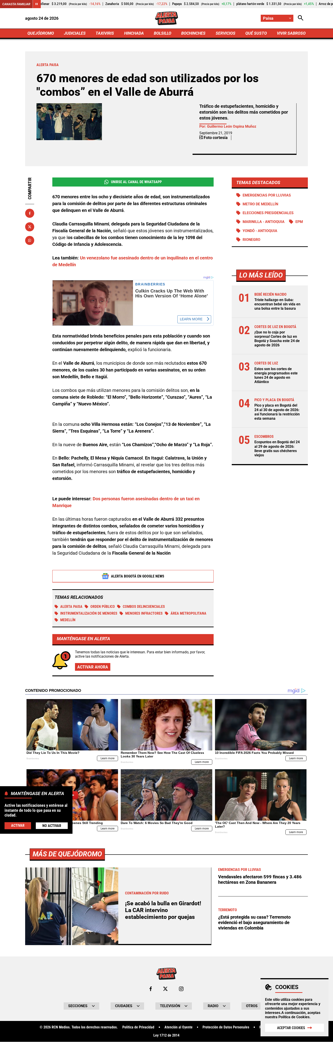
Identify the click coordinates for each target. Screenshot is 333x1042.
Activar (17, 825)
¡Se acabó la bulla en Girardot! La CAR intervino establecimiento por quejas (163, 910)
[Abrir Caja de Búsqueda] (300, 18)
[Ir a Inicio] (166, 18)
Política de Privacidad (138, 1027)
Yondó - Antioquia (260, 231)
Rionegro (251, 239)
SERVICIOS (225, 33)
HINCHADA (134, 33)
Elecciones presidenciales (268, 213)
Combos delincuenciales (144, 606)
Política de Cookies (293, 1017)
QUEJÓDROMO (40, 33)
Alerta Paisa (71, 606)
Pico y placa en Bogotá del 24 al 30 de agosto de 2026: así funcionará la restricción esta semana (277, 412)
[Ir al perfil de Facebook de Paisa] (151, 989)
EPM (299, 222)
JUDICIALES (75, 33)
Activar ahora (92, 667)
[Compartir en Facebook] (29, 213)
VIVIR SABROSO (291, 33)
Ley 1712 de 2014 (166, 1035)
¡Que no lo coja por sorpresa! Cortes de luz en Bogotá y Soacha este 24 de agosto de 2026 (277, 338)
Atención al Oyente (178, 1027)
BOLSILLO (162, 33)
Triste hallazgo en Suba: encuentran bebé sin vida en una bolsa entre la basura (277, 304)
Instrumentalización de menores (88, 613)
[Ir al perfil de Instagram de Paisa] (181, 989)
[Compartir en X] (29, 226)
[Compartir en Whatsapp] (29, 240)
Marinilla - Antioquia (264, 222)
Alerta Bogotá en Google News (137, 576)
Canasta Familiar (16, 4)
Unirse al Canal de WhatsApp (136, 182)
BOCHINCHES (193, 33)
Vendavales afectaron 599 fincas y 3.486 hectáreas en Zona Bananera (260, 879)
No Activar (51, 825)
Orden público (102, 606)
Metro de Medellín (260, 204)
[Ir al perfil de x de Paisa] (165, 989)
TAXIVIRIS (105, 33)
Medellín (67, 620)
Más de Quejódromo (67, 854)
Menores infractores (144, 613)
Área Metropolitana (188, 613)
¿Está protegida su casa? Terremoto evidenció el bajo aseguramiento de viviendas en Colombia (254, 922)
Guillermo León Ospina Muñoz (231, 126)
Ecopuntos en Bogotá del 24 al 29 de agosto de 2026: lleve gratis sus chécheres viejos (277, 448)
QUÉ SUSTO (256, 33)
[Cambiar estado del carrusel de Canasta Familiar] (37, 4)
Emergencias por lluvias (267, 195)
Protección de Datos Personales (226, 1027)
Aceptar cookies (291, 1028)
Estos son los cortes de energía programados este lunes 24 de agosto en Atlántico (276, 375)
